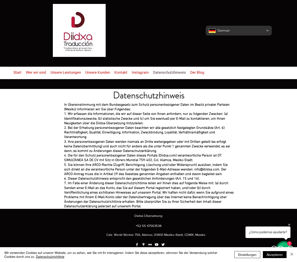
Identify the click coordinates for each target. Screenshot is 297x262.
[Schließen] (291, 255)
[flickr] (150, 244)
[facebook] (137, 244)
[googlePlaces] (143, 244)
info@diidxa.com (206, 169)
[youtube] (156, 244)
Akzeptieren (275, 254)
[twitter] (163, 244)
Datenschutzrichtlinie (50, 256)
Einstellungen (247, 254)
